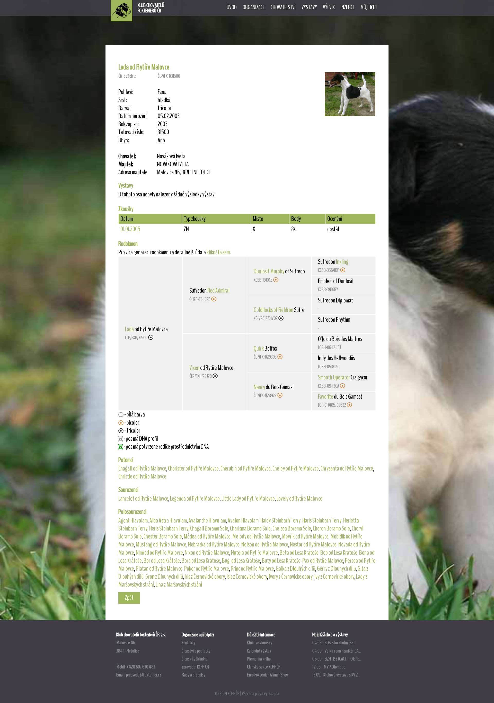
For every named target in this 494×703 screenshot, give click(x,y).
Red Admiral (218, 290)
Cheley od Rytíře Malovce (295, 468)
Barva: (124, 108)
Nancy (259, 387)
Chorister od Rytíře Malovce (193, 468)
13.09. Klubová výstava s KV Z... (336, 674)
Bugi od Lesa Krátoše (241, 560)
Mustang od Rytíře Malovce (161, 544)
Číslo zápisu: (127, 76)
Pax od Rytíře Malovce (322, 560)
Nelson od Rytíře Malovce (264, 544)
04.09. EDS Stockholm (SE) (333, 642)
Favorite (325, 396)
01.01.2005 (130, 229)
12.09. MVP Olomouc (328, 666)
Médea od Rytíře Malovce (207, 536)
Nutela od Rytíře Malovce (254, 552)
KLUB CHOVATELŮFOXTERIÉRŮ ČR (151, 8)
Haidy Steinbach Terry (280, 520)
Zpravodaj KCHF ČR (195, 666)
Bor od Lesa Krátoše (162, 560)
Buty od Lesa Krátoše (281, 560)
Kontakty (189, 642)
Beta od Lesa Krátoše (299, 552)
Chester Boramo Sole (163, 536)
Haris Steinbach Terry (321, 520)
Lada (129, 329)
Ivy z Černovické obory (334, 576)
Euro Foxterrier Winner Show (267, 674)
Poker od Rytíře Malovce (206, 568)
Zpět (129, 597)
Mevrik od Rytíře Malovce (305, 536)
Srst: (122, 100)
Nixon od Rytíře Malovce (207, 552)
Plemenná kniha (259, 658)
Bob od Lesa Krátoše (338, 552)
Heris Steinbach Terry (168, 528)
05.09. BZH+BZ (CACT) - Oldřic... (336, 658)
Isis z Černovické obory (247, 576)
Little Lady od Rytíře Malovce (248, 498)
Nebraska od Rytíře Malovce (214, 544)
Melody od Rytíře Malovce (256, 536)
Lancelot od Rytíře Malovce (143, 498)
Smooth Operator (334, 377)
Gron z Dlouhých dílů (164, 576)
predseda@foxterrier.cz (143, 674)
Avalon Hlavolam (243, 520)
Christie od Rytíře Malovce (142, 476)
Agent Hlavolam (133, 520)
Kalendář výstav (259, 650)
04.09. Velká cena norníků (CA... (336, 650)
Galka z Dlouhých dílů (295, 568)
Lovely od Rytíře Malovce (299, 498)
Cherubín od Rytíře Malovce (245, 468)
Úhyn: (123, 140)
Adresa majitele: (133, 172)
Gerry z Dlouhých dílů (336, 568)
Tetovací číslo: (131, 132)
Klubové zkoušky (259, 642)
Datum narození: (133, 116)
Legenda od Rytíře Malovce (195, 498)
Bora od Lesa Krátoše (201, 560)
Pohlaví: (125, 92)
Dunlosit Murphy (269, 271)
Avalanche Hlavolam (207, 520)
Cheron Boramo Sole (331, 528)
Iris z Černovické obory (205, 576)
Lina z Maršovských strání (179, 584)
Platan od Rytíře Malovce (159, 568)
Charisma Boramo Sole (250, 528)
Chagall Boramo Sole (209, 528)
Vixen (194, 367)
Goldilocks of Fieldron (273, 310)
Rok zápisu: (128, 124)
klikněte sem (218, 252)
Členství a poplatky (196, 650)
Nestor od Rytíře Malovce (313, 544)
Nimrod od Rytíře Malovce (159, 552)
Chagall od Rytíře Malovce (142, 468)
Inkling (342, 261)
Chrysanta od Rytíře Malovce (347, 468)
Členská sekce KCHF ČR (263, 666)
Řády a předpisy (193, 674)
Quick (259, 348)
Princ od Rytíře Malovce (252, 568)
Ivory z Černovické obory (291, 576)
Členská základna (194, 658)
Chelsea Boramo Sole (291, 528)
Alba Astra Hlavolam (168, 520)
